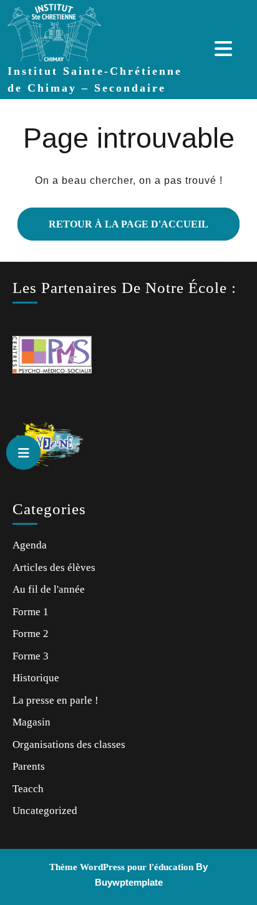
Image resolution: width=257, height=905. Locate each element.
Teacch (28, 789)
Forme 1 (30, 612)
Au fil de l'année (48, 589)
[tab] (225, 49)
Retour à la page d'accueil (112, 218)
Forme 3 (30, 656)
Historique (35, 678)
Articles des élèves (53, 567)
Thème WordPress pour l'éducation (121, 867)
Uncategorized (44, 810)
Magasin (31, 722)
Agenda (29, 545)
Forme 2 (30, 633)
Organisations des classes (68, 744)
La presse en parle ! (55, 700)
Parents (28, 766)
